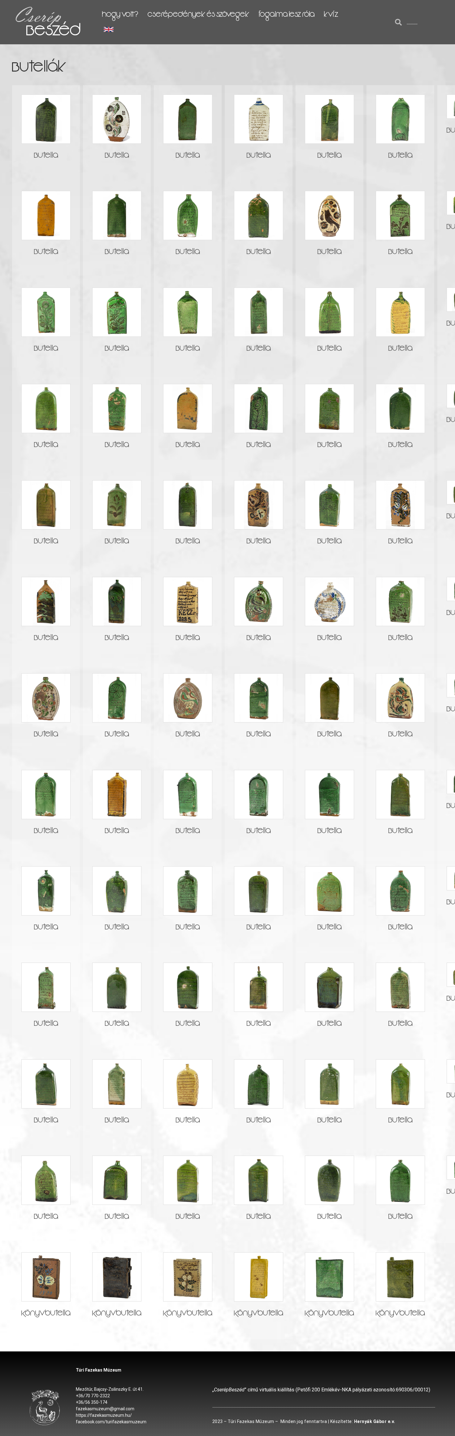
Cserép (37, 15)
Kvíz (331, 16)
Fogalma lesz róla (287, 16)
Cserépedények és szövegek (198, 16)
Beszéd (53, 32)
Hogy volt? (120, 16)
